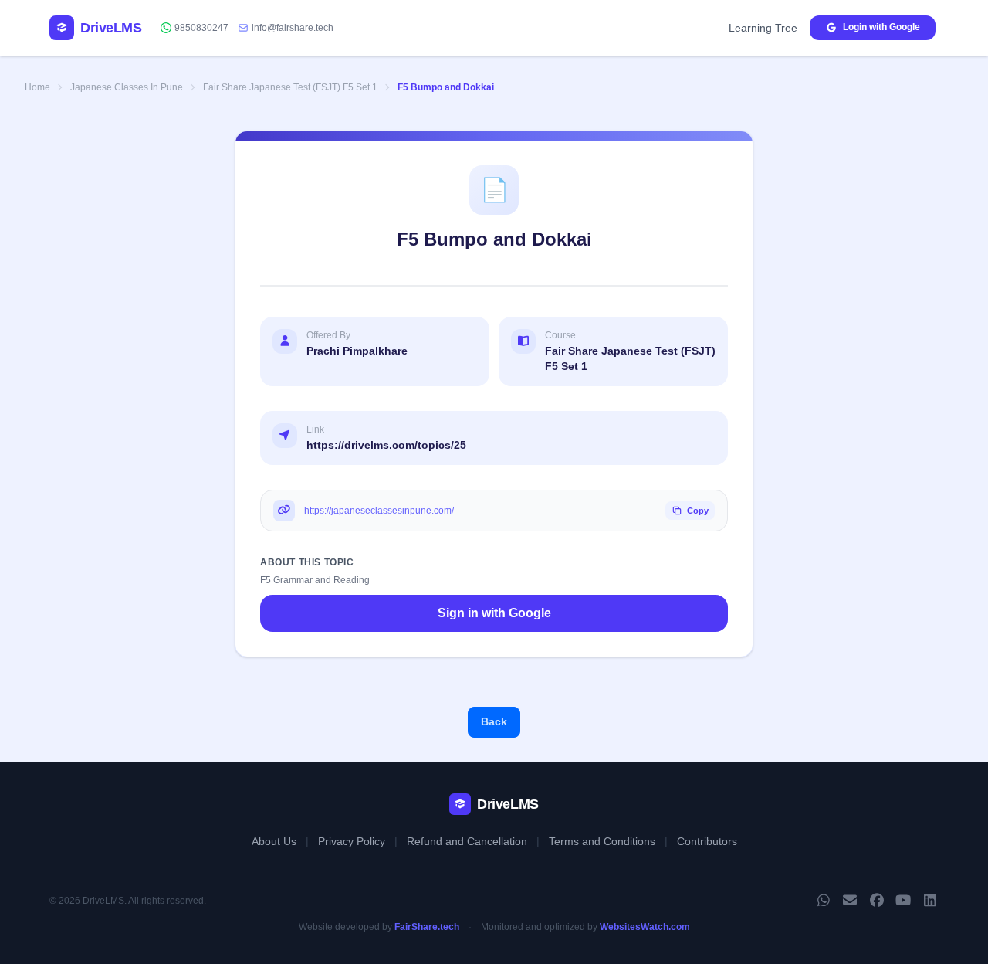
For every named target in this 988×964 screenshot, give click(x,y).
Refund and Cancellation (467, 841)
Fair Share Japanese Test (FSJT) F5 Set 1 (290, 87)
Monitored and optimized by (585, 927)
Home (37, 87)
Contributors (707, 841)
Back (494, 721)
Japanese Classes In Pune (126, 87)
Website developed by (379, 927)
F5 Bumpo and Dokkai (446, 87)
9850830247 (201, 27)
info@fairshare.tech (292, 27)
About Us (274, 841)
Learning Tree (763, 28)
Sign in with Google (494, 612)
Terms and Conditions (602, 841)
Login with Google (881, 27)
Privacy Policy (351, 841)
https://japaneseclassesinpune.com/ (379, 510)
